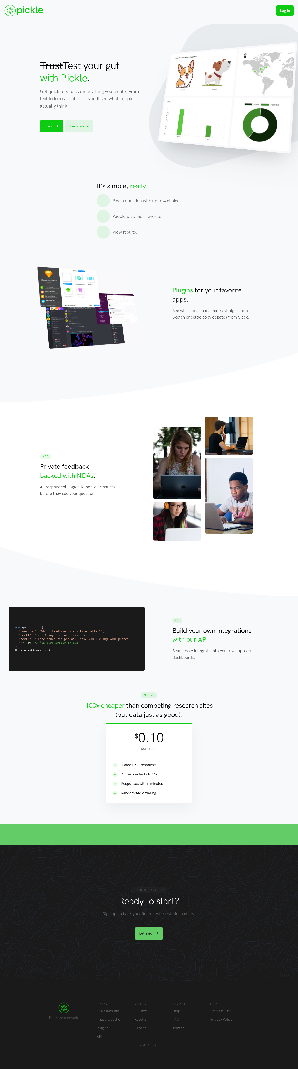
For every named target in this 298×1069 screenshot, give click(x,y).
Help (176, 1011)
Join (49, 126)
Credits (140, 1028)
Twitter (178, 1028)
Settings (141, 1011)
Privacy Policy (221, 1019)
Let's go (146, 933)
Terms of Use (221, 1011)
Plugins (102, 1028)
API (99, 1036)
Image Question (109, 1019)
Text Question (108, 1011)
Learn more (79, 126)
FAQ (175, 1019)
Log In (285, 10)
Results (140, 1019)
